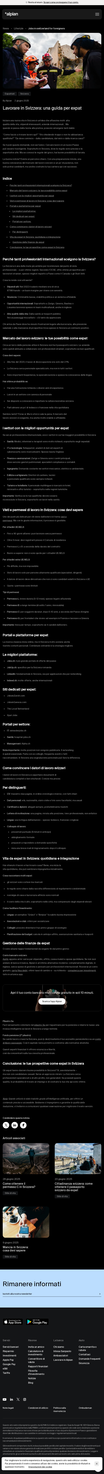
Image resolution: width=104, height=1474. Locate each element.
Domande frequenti (89, 1358)
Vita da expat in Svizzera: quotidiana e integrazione (35, 237)
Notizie (32, 1378)
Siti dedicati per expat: (23, 216)
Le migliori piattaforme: (24, 211)
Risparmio (8, 1351)
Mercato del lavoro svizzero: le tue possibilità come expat (38, 190)
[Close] (96, 1463)
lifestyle (18, 28)
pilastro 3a (39, 1025)
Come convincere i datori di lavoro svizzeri (31, 226)
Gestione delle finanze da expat (28, 242)
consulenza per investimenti (82, 970)
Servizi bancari (11, 1346)
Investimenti (9, 1355)
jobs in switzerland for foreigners (46, 28)
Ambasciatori (60, 1355)
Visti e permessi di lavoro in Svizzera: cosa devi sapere (37, 200)
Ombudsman (85, 1408)
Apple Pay (8, 1359)
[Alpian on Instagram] (24, 1399)
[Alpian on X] (18, 1399)
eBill (5, 1368)
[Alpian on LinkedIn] (11, 1399)
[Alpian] (11, 14)
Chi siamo (58, 1346)
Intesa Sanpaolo (62, 1351)
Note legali (8, 1408)
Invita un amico (36, 1346)
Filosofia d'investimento (36, 1372)
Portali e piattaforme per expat (25, 206)
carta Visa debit (19, 970)
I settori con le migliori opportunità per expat (32, 195)
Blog (30, 1382)
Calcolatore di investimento (35, 1353)
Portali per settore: (21, 221)
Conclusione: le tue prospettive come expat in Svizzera (37, 247)
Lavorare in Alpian (63, 1359)
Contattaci (84, 1354)
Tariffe (6, 1372)
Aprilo (6, 959)
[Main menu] (97, 14)
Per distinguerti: (20, 231)
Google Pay (9, 1364)
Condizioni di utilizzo (38, 1408)
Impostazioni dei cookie (40, 1466)
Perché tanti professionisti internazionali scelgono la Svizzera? (41, 185)
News (6, 28)
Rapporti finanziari (38, 1366)
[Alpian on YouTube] (4, 1399)
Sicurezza (84, 1363)
